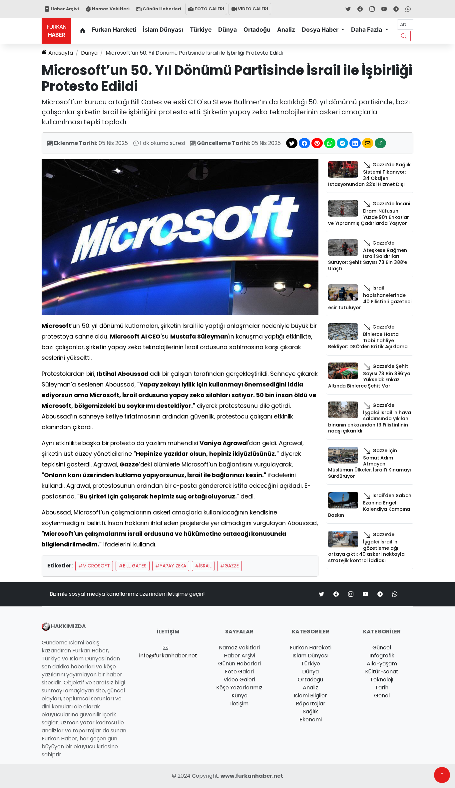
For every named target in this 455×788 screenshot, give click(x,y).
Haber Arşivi (64, 9)
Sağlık (310, 711)
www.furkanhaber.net (252, 776)
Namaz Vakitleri (110, 9)
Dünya (227, 29)
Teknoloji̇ (381, 679)
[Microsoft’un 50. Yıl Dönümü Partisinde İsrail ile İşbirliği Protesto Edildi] (180, 237)
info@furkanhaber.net (168, 655)
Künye (239, 695)
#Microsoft (94, 565)
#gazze (229, 565)
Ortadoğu (256, 29)
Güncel (381, 647)
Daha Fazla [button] (367, 29)
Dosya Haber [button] (321, 29)
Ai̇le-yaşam (382, 663)
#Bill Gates (133, 565)
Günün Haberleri (161, 9)
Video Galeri (239, 679)
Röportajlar (310, 703)
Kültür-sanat (381, 671)
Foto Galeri (239, 671)
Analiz (286, 29)
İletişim (239, 703)
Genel (382, 695)
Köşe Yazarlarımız (239, 687)
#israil (203, 565)
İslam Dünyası (163, 29)
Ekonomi (310, 719)
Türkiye (201, 29)
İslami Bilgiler (310, 695)
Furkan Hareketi (114, 29)
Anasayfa (60, 53)
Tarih (381, 687)
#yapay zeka (170, 565)
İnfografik (381, 655)
